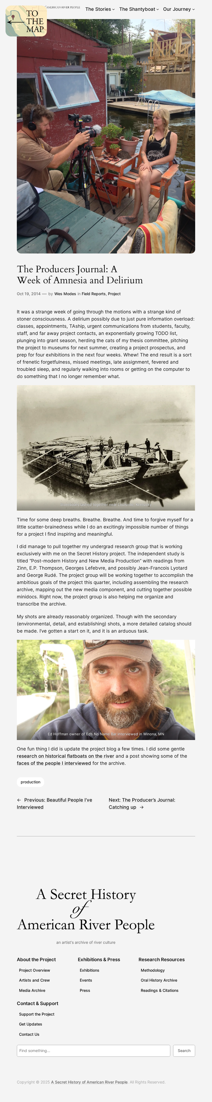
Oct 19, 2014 (29, 293)
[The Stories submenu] (113, 9)
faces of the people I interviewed (54, 763)
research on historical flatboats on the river (65, 756)
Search (184, 1050)
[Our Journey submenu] (193, 9)
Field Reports (94, 293)
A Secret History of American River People (89, 1082)
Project (114, 293)
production (30, 781)
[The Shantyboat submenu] (157, 9)
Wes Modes (65, 293)
